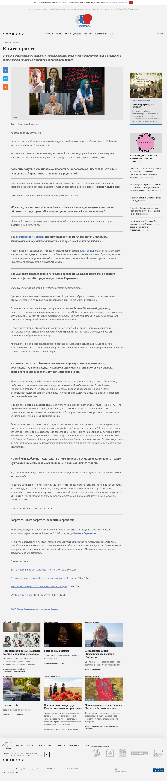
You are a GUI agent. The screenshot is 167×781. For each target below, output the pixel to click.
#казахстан (48, 729)
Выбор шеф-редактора (11, 622)
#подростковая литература (37, 609)
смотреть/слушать (73, 34)
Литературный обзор (52, 676)
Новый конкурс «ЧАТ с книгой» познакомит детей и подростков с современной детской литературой (145, 225)
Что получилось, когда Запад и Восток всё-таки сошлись (103, 706)
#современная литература (54, 663)
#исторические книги (17, 671)
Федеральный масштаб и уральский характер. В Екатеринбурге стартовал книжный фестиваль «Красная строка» (145, 173)
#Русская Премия (72, 729)
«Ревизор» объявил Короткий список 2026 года (145, 199)
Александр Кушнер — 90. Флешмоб (144, 105)
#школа (54, 609)
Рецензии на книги (51, 622)
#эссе (21, 714)
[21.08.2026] (21, 678)
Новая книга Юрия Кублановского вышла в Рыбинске (99, 654)
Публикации (7, 676)
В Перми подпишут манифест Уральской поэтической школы (143, 158)
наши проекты (101, 34)
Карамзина (86, 250)
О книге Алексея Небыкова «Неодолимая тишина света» (61, 657)
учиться (87, 34)
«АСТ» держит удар (21, 594)
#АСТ (13, 609)
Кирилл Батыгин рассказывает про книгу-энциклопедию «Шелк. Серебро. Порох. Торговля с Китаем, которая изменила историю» (103, 717)
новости (49, 34)
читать (59, 34)
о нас (112, 34)
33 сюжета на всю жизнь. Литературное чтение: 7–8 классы (43, 578)
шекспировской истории (28, 237)
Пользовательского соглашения (114, 3)
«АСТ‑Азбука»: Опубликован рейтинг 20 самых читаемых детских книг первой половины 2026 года (146, 187)
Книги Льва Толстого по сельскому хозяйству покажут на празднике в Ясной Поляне (145, 211)
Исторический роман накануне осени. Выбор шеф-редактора (21, 652)
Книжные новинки (92, 622)
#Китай (108, 726)
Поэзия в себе (11, 705)
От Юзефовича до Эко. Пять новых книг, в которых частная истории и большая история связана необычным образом (20, 661)
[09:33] (63, 624)
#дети (20, 609)
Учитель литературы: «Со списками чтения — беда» (39, 586)
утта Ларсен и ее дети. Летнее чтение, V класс (38, 569)
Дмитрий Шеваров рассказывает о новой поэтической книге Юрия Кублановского (103, 663)
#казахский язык (59, 729)
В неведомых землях (56, 650)
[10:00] (21, 624)
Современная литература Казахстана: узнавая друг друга (63, 706)
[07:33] (104, 624)
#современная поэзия (93, 669)
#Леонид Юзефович (10, 669)
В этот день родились (141, 100)
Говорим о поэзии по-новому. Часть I (18, 710)
